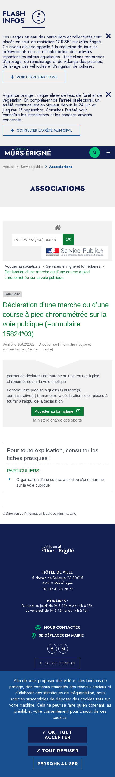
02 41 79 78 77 (60, 589)
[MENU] (108, 152)
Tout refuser (59, 751)
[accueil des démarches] (57, 227)
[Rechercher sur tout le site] (94, 152)
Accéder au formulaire (55, 411)
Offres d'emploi (60, 663)
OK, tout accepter (58, 734)
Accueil (8, 166)
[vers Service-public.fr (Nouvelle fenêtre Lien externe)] (74, 252)
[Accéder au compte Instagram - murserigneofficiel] (63, 649)
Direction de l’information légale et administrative (41, 513)
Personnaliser (57, 764)
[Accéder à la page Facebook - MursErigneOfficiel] (52, 649)
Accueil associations (23, 266)
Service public (32, 166)
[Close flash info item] (108, 36)
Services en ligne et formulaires (74, 266)
